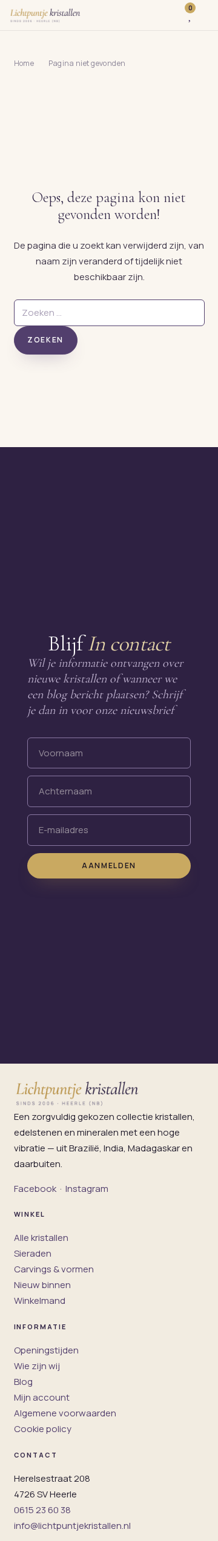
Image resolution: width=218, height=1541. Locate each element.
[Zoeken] (169, 15)
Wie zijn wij (37, 1365)
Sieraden (32, 1253)
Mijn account (42, 1397)
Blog (23, 1381)
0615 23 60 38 (42, 1509)
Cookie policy (42, 1428)
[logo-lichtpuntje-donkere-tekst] (45, 15)
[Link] (204, 15)
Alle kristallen (41, 1237)
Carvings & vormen (54, 1269)
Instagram (86, 1188)
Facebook (35, 1188)
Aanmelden (109, 865)
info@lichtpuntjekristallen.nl (72, 1525)
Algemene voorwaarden (65, 1413)
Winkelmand (39, 1300)
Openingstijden (46, 1350)
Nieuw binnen (42, 1284)
